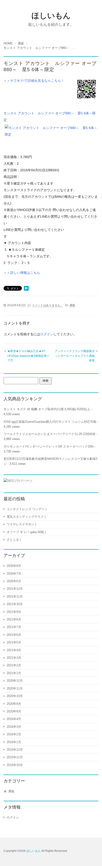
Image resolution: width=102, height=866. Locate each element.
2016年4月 (14, 719)
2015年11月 (15, 757)
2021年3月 (14, 657)
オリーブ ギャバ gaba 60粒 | (26, 532)
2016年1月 (14, 742)
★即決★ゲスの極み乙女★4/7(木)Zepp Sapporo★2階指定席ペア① (28, 355)
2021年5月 (14, 642)
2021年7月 (14, 627)
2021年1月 (14, 673)
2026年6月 (14, 581)
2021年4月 (14, 650)
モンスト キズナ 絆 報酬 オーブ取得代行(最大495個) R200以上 (47, 409)
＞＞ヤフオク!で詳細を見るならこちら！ (34, 80)
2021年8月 (14, 619)
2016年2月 (14, 734)
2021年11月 (15, 596)
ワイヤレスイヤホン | (21, 524)
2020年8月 (14, 711)
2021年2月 (14, 665)
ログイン (46, 334)
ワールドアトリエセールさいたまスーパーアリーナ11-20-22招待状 (50, 434)
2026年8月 (14, 566)
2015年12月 (15, 749)
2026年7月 (14, 573)
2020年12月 (15, 680)
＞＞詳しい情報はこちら (22, 273)
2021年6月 (14, 635)
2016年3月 (14, 726)
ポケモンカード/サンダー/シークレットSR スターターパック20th (49, 446)
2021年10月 (15, 604)
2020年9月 (14, 704)
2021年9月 (14, 612)
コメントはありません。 (47, 305)
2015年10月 (15, 765)
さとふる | (14, 539)
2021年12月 (15, 588)
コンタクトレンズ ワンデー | (26, 509)
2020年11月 (15, 688)
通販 (72, 305)
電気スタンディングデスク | (26, 516)
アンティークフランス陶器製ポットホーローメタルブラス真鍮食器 (75, 355)
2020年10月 (15, 696)
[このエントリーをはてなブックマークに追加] (26, 289)
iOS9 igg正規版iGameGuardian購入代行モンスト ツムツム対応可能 (50, 421)
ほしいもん (51, 15)
